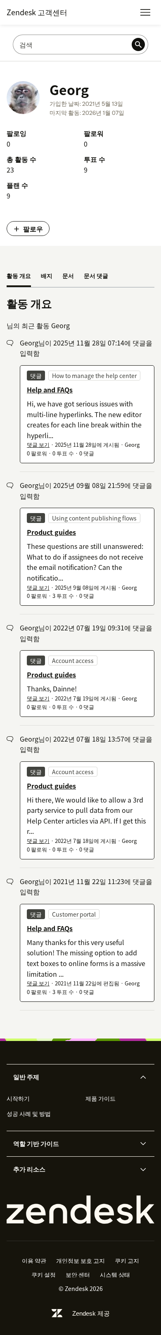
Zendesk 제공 (91, 1313)
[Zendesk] (80, 1209)
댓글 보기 (38, 444)
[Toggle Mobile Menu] (145, 12)
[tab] (19, 276)
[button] (73, 1077)
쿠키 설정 (43, 1274)
